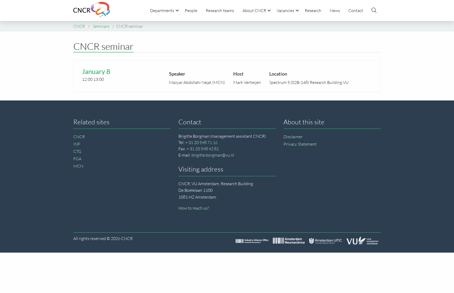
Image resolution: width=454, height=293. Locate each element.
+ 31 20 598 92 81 (203, 148)
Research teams (220, 10)
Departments (162, 10)
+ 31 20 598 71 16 (201, 142)
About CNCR (254, 10)
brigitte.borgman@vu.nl (213, 155)
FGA (77, 158)
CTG (77, 151)
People (191, 10)
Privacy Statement (300, 144)
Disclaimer (293, 136)
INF (76, 144)
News (335, 10)
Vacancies (285, 10)
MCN (78, 166)
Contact (355, 10)
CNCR (79, 136)
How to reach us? (193, 208)
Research (313, 10)
